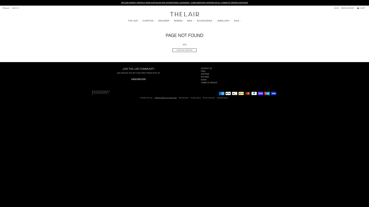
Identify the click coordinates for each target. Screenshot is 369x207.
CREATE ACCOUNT (347, 8)
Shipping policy (222, 98)
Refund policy (184, 98)
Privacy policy (196, 98)
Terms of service (209, 98)
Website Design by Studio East (166, 98)
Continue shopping (184, 50)
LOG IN (336, 8)
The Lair (150, 98)
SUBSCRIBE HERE (138, 79)
